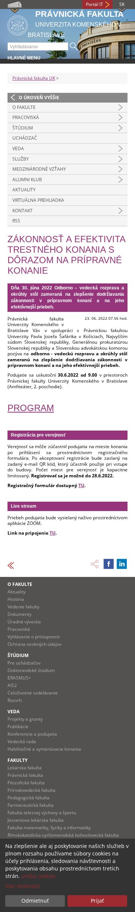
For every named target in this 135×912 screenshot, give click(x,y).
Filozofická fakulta (26, 782)
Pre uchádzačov (24, 663)
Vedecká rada (22, 741)
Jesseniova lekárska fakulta (36, 820)
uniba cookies (38, 875)
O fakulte (24, 107)
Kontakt (22, 210)
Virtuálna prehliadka (38, 200)
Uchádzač (24, 138)
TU (81, 485)
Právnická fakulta (25, 775)
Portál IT (94, 4)
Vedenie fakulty (23, 607)
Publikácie (18, 726)
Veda (18, 148)
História (16, 599)
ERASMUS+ (19, 678)
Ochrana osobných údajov (35, 644)
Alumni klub (27, 179)
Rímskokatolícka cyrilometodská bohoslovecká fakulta (63, 835)
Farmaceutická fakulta (31, 805)
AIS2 (12, 685)
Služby (20, 159)
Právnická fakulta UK (33, 78)
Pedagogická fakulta (29, 797)
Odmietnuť (35, 900)
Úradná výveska (24, 621)
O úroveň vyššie (39, 97)
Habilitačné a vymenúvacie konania (44, 749)
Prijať (97, 900)
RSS (16, 221)
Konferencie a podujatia (32, 734)
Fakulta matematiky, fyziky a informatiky (49, 827)
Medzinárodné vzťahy (39, 169)
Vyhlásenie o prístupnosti (34, 636)
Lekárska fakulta (25, 767)
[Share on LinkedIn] (122, 563)
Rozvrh (15, 700)
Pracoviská (25, 117)
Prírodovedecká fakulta (32, 790)
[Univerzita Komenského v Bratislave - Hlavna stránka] (18, 24)
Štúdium (22, 128)
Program (31, 408)
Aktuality (24, 189)
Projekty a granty (25, 719)
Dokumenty (20, 614)
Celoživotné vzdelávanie (33, 693)
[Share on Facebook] (108, 563)
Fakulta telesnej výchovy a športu (42, 812)
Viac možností (22, 886)
